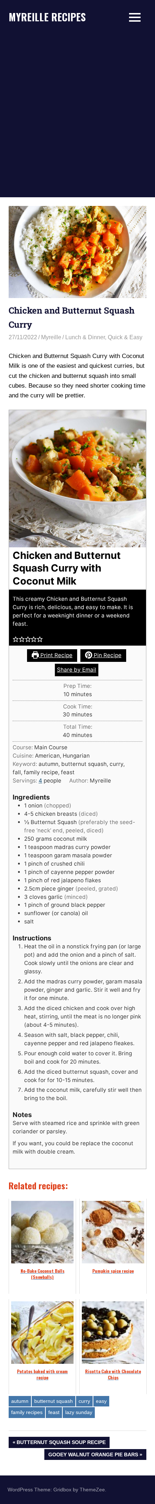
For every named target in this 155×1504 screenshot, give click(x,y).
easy (101, 1401)
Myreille (51, 337)
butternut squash (53, 1401)
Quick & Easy (125, 337)
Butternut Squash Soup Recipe (61, 1443)
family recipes (27, 1412)
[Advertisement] (77, 116)
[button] (16, 639)
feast (53, 1412)
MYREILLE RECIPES (47, 16)
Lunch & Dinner (85, 337)
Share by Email (76, 669)
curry (84, 1401)
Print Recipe (55, 655)
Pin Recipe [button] (106, 655)
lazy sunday (78, 1412)
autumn (19, 1401)
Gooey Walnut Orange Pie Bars (93, 1455)
